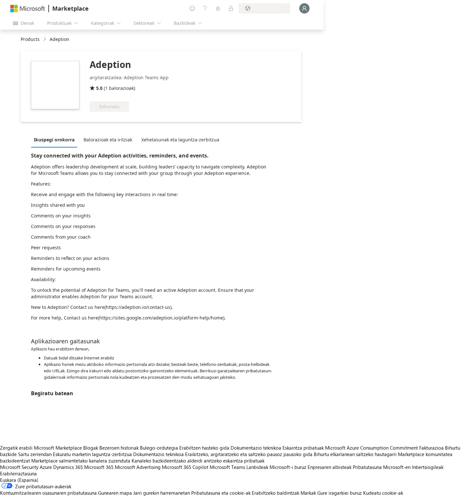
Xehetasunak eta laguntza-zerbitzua (180, 140)
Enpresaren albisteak (329, 467)
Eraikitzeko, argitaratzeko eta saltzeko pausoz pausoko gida (248, 454)
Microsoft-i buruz (288, 467)
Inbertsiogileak (427, 467)
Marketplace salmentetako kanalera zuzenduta (80, 460)
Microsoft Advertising (138, 467)
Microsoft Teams (227, 467)
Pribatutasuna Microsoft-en (381, 467)
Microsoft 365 (99, 467)
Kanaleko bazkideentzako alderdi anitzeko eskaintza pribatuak (198, 460)
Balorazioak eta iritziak (108, 140)
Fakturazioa (431, 447)
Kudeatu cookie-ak (383, 493)
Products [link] (30, 39)
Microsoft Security (19, 467)
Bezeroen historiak (119, 447)
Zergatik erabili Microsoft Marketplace (41, 447)
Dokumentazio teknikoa (256, 447)
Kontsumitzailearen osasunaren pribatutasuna (48, 493)
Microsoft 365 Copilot (185, 467)
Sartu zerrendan (35, 454)
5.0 (99, 88)
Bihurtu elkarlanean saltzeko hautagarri (355, 454)
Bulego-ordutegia (159, 447)
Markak (308, 493)
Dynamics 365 (68, 467)
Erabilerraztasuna (18, 473)
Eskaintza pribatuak (303, 447)
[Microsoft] (27, 8)
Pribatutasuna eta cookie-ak (221, 493)
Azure (46, 467)
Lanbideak (257, 467)
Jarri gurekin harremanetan (161, 493)
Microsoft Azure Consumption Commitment (372, 447)
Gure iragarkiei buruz (339, 493)
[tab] (56, 139)
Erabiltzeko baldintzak (275, 493)
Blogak (90, 447)
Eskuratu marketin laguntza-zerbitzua (92, 454)
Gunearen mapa (115, 493)
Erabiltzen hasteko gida (204, 447)
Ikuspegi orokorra (54, 140)
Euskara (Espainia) (19, 480)
